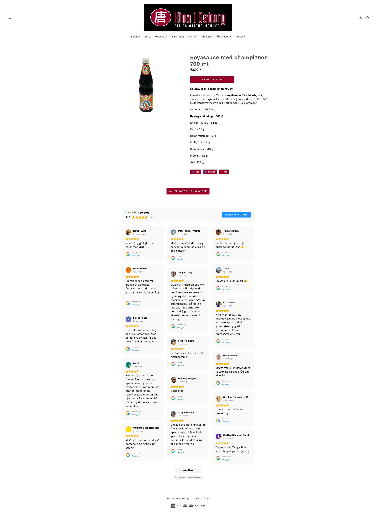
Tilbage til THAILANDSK (190, 191)
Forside (135, 36)
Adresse (240, 36)
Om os (147, 36)
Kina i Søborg (182, 498)
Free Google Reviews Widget (189, 477)
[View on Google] (128, 232)
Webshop (162, 36)
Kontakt (193, 36)
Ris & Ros (207, 36)
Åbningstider (224, 36)
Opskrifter (178, 36)
